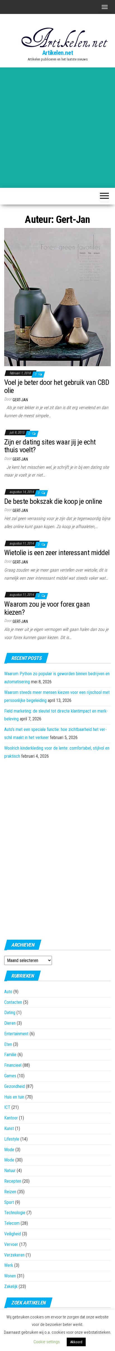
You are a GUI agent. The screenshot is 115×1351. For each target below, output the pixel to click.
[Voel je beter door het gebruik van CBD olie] (57, 296)
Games (10, 1075)
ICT (7, 1107)
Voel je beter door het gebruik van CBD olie (56, 386)
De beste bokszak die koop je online (53, 501)
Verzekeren (14, 1255)
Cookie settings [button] (46, 1341)
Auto (8, 991)
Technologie (14, 1212)
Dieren (10, 1023)
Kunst (9, 1128)
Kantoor (11, 1118)
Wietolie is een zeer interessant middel (57, 552)
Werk (8, 1265)
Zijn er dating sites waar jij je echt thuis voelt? (50, 446)
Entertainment (16, 1033)
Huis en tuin (14, 1097)
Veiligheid (12, 1233)
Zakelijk (11, 1286)
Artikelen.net (57, 52)
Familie (10, 1054)
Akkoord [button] (76, 1342)
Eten (8, 1044)
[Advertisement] (57, 127)
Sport (9, 1202)
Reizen (10, 1191)
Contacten (13, 1002)
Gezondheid (14, 1086)
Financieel (12, 1065)
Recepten (12, 1181)
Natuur (10, 1170)
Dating (9, 1012)
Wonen (10, 1276)
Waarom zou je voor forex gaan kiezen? (47, 608)
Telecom (12, 1223)
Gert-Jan (20, 400)
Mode (9, 1149)
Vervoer (11, 1244)
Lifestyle (11, 1139)
